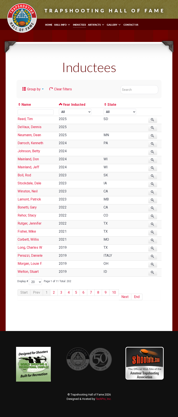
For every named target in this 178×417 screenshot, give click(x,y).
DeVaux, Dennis (29, 127)
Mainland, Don (28, 159)
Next (125, 297)
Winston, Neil (28, 191)
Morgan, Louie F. (30, 263)
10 (114, 292)
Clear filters (62, 89)
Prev (36, 292)
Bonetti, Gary (27, 207)
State (111, 105)
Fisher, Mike (27, 231)
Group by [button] (33, 89)
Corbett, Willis (28, 239)
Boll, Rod (24, 175)
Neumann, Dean (29, 135)
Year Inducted (74, 105)
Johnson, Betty (29, 151)
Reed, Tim (25, 119)
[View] (152, 120)
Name (26, 105)
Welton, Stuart (28, 272)
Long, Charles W (30, 247)
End (137, 297)
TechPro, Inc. (103, 398)
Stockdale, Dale (29, 183)
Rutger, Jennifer (29, 223)
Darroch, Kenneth (30, 143)
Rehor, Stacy (27, 215)
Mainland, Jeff (28, 167)
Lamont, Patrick (29, 199)
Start (24, 292)
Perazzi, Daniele (30, 255)
